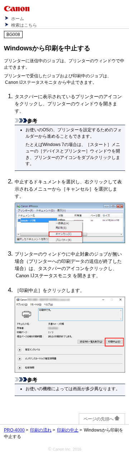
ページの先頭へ (98, 418)
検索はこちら (24, 25)
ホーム (17, 18)
